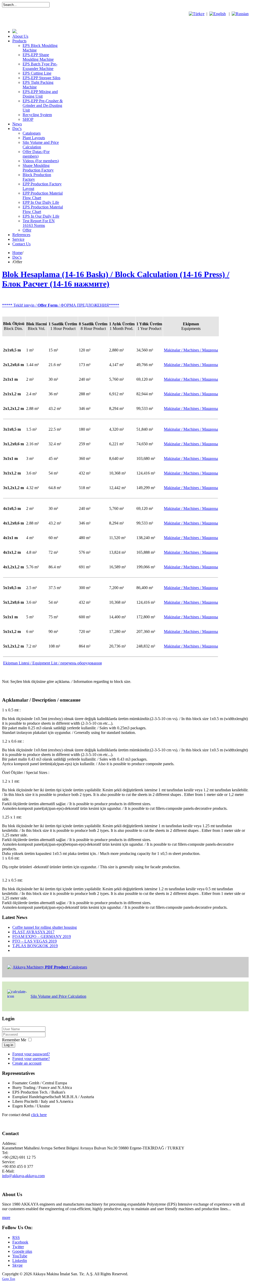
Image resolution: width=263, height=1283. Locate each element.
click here (39, 1115)
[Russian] (240, 14)
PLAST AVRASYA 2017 (33, 932)
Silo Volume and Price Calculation (58, 996)
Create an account (26, 1063)
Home (17, 252)
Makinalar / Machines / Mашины (191, 364)
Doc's (17, 257)
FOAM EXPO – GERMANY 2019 (41, 936)
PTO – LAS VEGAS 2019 (34, 941)
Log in (8, 1045)
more (6, 1217)
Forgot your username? (31, 1058)
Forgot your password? (31, 1054)
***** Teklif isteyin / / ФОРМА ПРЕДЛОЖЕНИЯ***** (60, 305)
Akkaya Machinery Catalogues (50, 967)
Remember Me (14, 1040)
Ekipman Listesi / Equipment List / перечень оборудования (52, 663)
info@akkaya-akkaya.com (23, 1176)
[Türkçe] (196, 14)
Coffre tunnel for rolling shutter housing (44, 927)
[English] (217, 14)
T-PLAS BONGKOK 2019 (35, 946)
